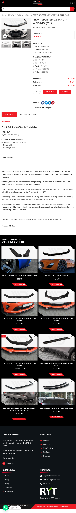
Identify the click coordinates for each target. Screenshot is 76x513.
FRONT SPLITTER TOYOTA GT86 (56, 275)
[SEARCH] (72, 9)
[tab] (9, 114)
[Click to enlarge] (5, 36)
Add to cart (50, 92)
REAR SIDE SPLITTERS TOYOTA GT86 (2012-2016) (19, 275)
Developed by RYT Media (49, 498)
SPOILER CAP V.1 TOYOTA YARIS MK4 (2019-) (56, 408)
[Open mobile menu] (72, 3)
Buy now (65, 92)
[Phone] (5, 508)
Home (3, 15)
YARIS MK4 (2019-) (24, 15)
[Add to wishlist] (35, 248)
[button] (43, 103)
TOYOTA (11, 15)
